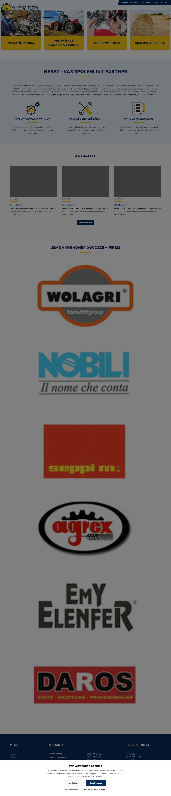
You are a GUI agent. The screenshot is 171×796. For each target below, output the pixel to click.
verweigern (101, 789)
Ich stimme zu (96, 783)
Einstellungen (75, 783)
